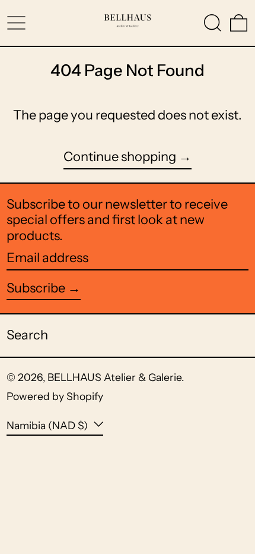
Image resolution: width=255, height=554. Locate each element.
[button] (212, 23)
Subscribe (36, 288)
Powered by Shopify (55, 396)
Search (27, 335)
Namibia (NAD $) (48, 425)
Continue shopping (119, 157)
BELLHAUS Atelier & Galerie (114, 377)
